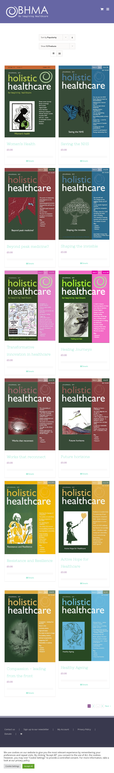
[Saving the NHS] (84, 101)
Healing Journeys (76, 349)
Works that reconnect (26, 457)
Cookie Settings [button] (12, 766)
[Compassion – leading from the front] (30, 626)
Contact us (9, 729)
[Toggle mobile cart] (101, 9)
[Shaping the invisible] (84, 204)
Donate (8, 733)
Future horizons (75, 457)
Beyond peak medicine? (28, 246)
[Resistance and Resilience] (30, 517)
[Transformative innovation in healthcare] (30, 306)
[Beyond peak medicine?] (30, 204)
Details (31, 161)
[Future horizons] (84, 414)
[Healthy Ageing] (84, 625)
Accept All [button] (28, 766)
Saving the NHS (75, 144)
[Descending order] (72, 37)
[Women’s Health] (30, 101)
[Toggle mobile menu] (108, 9)
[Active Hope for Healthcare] (84, 517)
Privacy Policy (84, 729)
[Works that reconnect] (30, 414)
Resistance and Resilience (30, 561)
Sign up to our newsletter (36, 729)
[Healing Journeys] (84, 307)
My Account (63, 729)
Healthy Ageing (74, 668)
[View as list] (59, 53)
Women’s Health (21, 144)
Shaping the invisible (79, 246)
